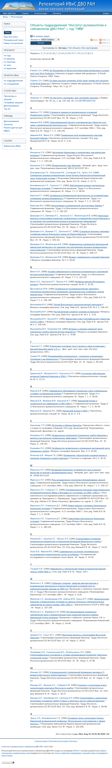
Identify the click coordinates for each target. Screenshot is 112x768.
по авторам (9, 59)
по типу (7, 65)
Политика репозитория (58, 741)
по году (7, 55)
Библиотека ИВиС (12, 146)
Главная (25, 13)
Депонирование (11, 106)
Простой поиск (11, 37)
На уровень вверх (41, 36)
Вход (5, 17)
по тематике (9, 62)
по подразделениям (13, 81)
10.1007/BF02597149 (85, 101)
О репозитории (40, 13)
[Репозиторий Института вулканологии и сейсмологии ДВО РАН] (49, 6)
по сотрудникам (11, 84)
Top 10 (7, 109)
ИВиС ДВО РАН (9, 13)
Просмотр (57, 13)
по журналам (10, 68)
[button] (40, 43)
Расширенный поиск (13, 40)
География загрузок (13, 102)
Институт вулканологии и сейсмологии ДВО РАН (23, 747)
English (106, 13)
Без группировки (90, 48)
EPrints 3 (76, 751)
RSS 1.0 (106, 40)
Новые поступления (13, 43)
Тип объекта (74, 48)
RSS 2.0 (106, 43)
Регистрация (17, 17)
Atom (95, 40)
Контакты (73, 741)
